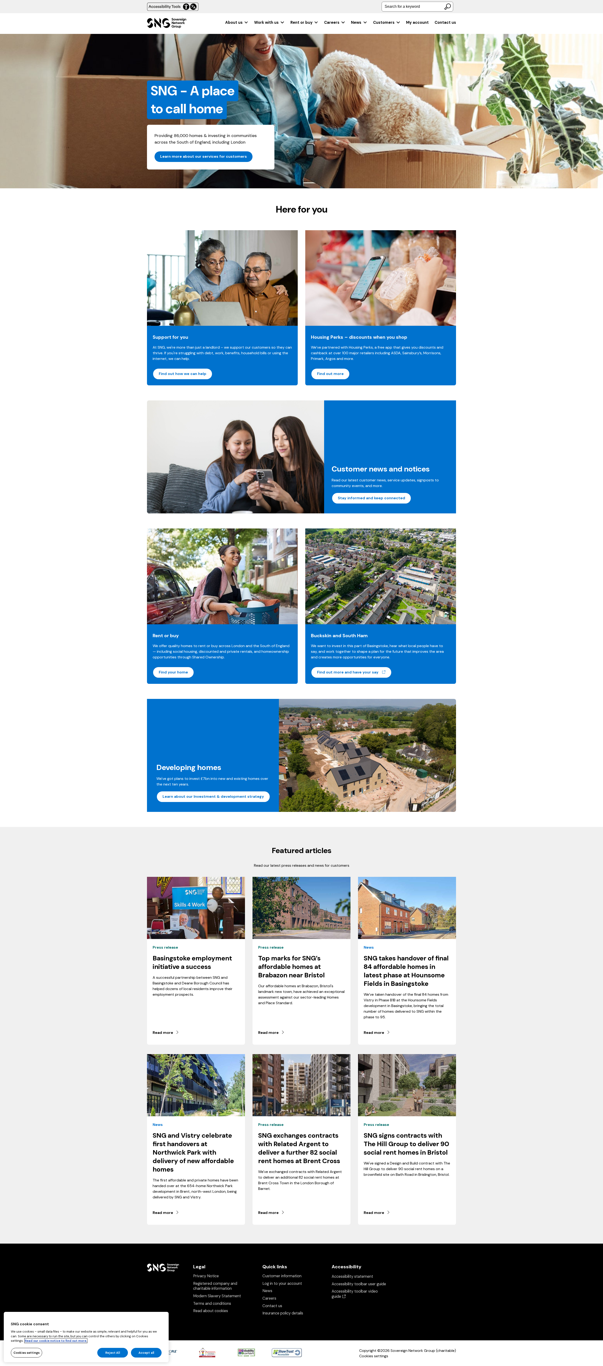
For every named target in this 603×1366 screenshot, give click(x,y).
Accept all (146, 1352)
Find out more (330, 373)
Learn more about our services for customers (203, 156)
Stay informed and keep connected (371, 498)
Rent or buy (301, 22)
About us (234, 22)
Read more (163, 1032)
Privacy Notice (206, 1275)
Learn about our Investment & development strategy (213, 796)
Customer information (282, 1275)
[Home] (166, 23)
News (356, 22)
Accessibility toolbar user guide (359, 1283)
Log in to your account (282, 1283)
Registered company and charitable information (215, 1286)
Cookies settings (373, 1356)
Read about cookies (210, 1310)
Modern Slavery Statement (217, 1295)
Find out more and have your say (354, 672)
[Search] (447, 6)
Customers (384, 22)
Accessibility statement (352, 1276)
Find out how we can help (182, 373)
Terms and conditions (212, 1303)
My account (417, 22)
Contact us (445, 22)
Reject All (112, 1352)
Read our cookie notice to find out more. (56, 1341)
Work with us (266, 22)
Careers (331, 22)
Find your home (173, 672)
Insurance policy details (282, 1313)
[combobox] (417, 7)
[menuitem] (237, 22)
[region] (86, 1337)
